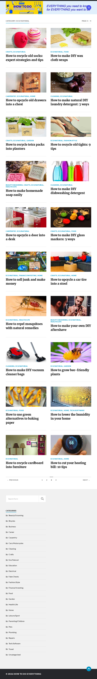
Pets (10, 627)
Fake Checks (14, 576)
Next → (86, 480)
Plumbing (12, 632)
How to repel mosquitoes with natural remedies (24, 326)
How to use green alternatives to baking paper (22, 419)
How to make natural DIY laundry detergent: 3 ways (70, 102)
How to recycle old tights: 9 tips (71, 146)
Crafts (9, 52)
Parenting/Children (16, 621)
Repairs (12, 638)
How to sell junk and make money (25, 281)
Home (32, 96)
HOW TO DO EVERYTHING (27, 674)
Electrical (12, 571)
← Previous (12, 480)
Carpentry (11, 96)
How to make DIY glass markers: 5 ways (68, 237)
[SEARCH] (42, 498)
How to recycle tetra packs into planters (25, 146)
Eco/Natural (19, 52)
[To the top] (88, 669)
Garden (30, 141)
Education (13, 565)
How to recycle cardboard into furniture (24, 465)
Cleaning (55, 96)
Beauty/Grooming (14, 185)
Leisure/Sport (14, 615)
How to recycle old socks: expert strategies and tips (24, 58)
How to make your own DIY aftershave (71, 328)
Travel (11, 649)
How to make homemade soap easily (24, 193)
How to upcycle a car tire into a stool (69, 281)
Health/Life (11, 187)
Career (11, 532)
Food (66, 52)
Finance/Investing (28, 275)
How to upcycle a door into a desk (25, 237)
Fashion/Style (70, 141)
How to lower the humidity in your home (70, 416)
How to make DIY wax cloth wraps (67, 58)
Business (12, 526)
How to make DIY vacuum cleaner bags (25, 372)
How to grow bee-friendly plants (70, 372)
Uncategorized (15, 654)
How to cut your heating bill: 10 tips (68, 465)
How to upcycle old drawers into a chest (26, 102)
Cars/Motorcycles (16, 543)
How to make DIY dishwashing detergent (68, 191)
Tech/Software (77, 410)
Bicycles (12, 521)
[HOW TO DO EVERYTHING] (48, 7)
